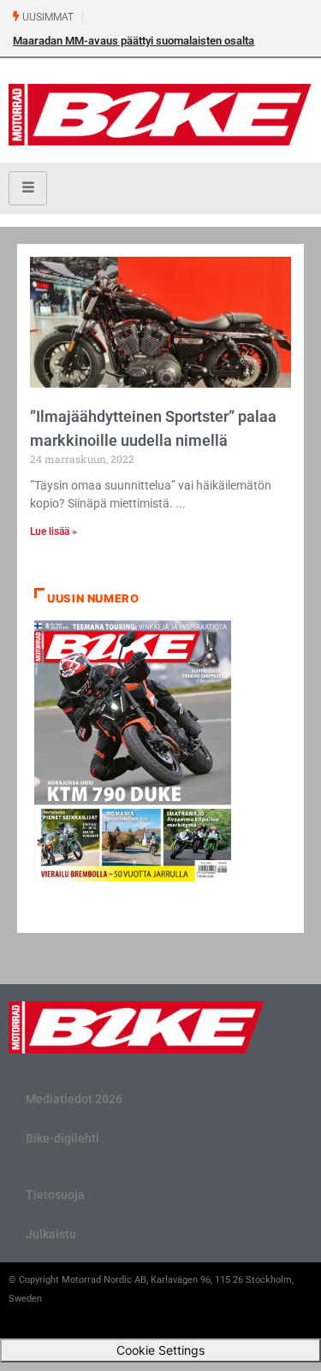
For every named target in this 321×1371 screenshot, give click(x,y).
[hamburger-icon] (28, 188)
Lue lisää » (53, 531)
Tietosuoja (55, 1195)
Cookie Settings (160, 1350)
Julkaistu (51, 1234)
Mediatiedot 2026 (74, 1099)
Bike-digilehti (62, 1138)
